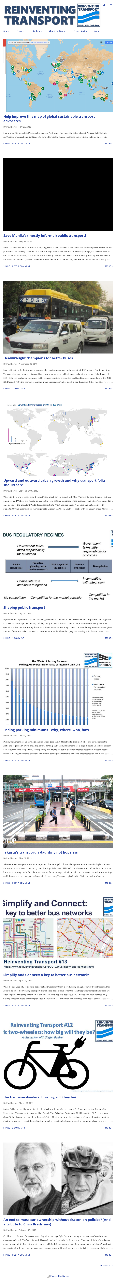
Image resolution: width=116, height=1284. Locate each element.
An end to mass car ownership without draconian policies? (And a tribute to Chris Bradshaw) (57, 1221)
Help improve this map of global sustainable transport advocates (49, 118)
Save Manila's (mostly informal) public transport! (44, 235)
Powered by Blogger (60, 1276)
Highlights (37, 31)
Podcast (20, 31)
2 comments (18, 1127)
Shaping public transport (24, 607)
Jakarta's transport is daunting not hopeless (40, 852)
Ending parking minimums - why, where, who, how (46, 729)
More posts (106, 1265)
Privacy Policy (80, 31)
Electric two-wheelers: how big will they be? (39, 1097)
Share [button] (6, 143)
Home (6, 31)
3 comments (18, 388)
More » (109, 143)
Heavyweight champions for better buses (38, 358)
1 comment (18, 638)
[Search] (104, 5)
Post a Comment (21, 143)
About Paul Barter (57, 31)
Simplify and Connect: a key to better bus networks (46, 974)
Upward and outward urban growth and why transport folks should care (54, 482)
